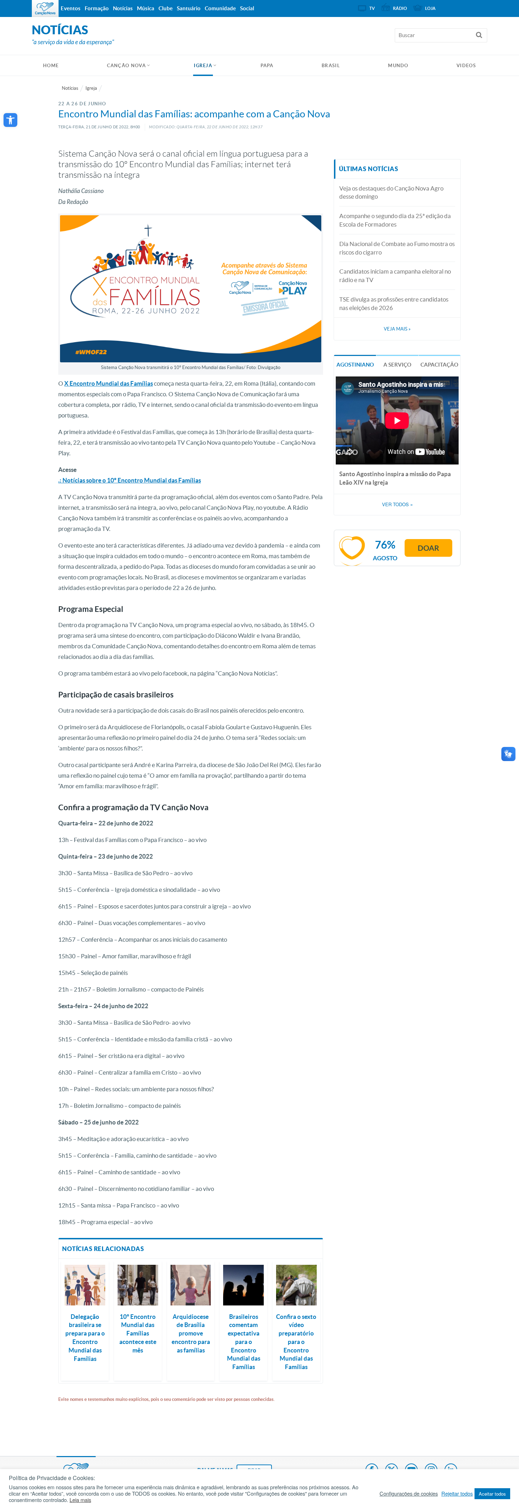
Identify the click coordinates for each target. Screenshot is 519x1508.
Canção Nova (126, 65)
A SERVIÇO (397, 365)
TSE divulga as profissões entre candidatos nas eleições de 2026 (393, 303)
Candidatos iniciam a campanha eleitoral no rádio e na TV (395, 275)
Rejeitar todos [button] (457, 1493)
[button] (10, 120)
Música (145, 8)
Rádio (400, 8)
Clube (166, 8)
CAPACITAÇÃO (439, 365)
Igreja (203, 65)
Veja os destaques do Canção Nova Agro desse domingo (391, 192)
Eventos (70, 8)
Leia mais (80, 1500)
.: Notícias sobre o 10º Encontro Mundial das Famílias (129, 480)
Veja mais (397, 329)
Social (247, 8)
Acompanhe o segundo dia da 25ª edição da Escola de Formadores (395, 220)
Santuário (189, 8)
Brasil (331, 65)
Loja (430, 8)
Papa (267, 65)
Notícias (70, 88)
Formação (97, 8)
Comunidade (220, 8)
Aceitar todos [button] (492, 1493)
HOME (51, 65)
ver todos (397, 504)
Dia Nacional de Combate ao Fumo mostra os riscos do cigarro (397, 248)
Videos (466, 65)
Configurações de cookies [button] (409, 1493)
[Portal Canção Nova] (45, 8)
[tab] (355, 364)
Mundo (398, 65)
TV (372, 8)
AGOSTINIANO (355, 365)
